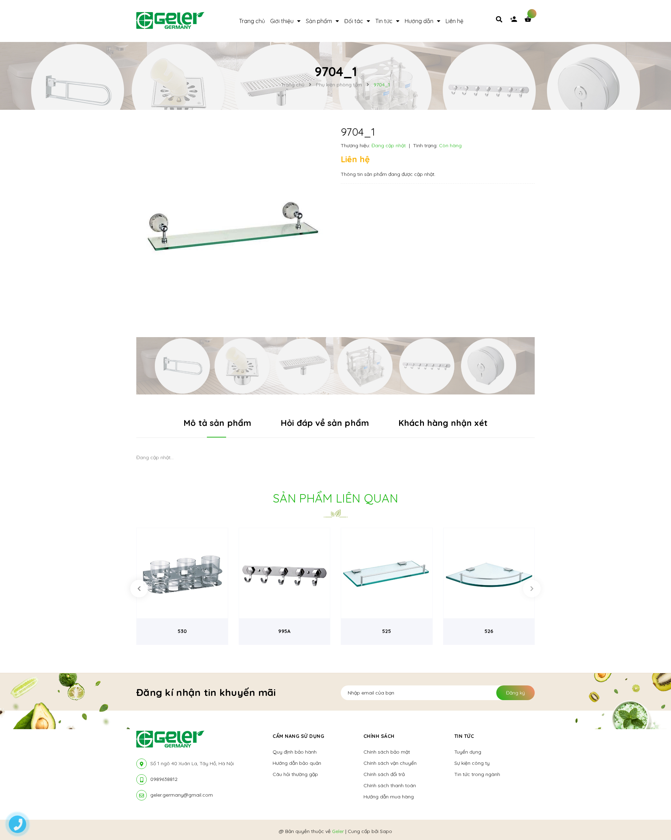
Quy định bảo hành (295, 752)
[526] (489, 573)
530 (182, 631)
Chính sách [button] (379, 736)
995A (284, 631)
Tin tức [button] (464, 736)
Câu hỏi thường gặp (295, 774)
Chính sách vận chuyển (390, 763)
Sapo (386, 831)
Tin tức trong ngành (477, 774)
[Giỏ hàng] (529, 21)
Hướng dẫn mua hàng (388, 796)
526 (488, 631)
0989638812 (164, 779)
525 (386, 631)
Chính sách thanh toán (389, 785)
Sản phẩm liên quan (335, 498)
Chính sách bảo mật (386, 752)
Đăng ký (515, 693)
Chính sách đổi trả (384, 774)
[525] (386, 573)
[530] (182, 573)
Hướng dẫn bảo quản (297, 763)
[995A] (284, 573)
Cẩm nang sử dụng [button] (298, 736)
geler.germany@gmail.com (181, 795)
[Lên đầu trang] (560, 823)
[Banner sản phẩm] (335, 365)
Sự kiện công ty (472, 763)
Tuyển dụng (467, 752)
